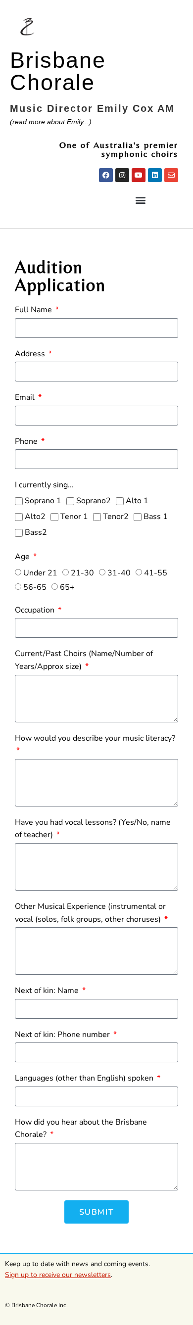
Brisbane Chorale (58, 71)
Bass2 (36, 532)
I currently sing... (44, 484)
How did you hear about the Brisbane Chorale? (81, 1128)
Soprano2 (93, 500)
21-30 (82, 573)
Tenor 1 (74, 516)
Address (31, 353)
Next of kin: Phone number (63, 1034)
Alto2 (35, 516)
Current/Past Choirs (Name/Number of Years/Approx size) (84, 660)
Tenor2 (116, 516)
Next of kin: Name (48, 990)
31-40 (119, 573)
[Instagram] (122, 175)
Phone (27, 441)
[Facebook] (106, 175)
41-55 (155, 573)
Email (26, 397)
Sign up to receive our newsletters (58, 1274)
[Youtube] (138, 175)
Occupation (35, 610)
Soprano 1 (43, 500)
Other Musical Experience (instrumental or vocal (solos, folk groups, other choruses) (90, 913)
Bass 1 (156, 516)
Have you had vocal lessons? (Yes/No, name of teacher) (93, 829)
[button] (140, 200)
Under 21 (40, 573)
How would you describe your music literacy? (95, 738)
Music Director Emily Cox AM (92, 108)
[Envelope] (171, 175)
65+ (67, 587)
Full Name (34, 309)
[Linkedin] (155, 175)
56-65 (35, 587)
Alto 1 (137, 500)
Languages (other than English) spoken (85, 1078)
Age (23, 556)
